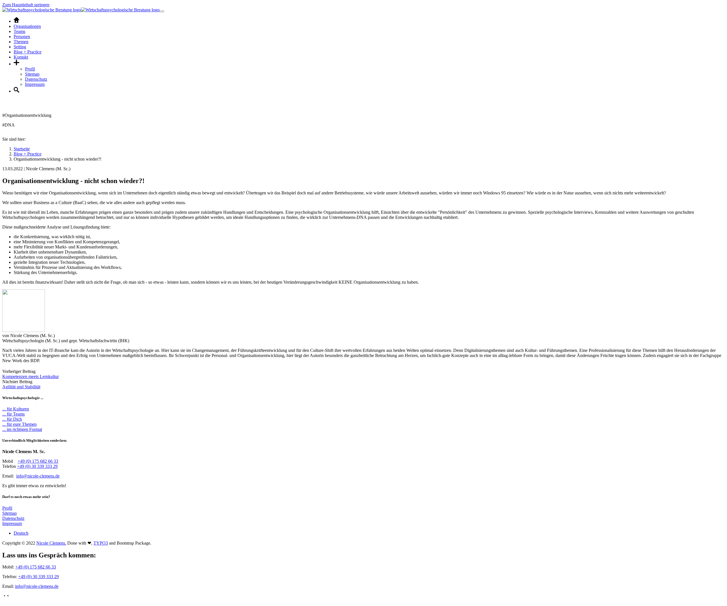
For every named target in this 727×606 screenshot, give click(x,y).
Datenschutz (13, 518)
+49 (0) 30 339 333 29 (37, 466)
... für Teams (13, 414)
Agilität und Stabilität (21, 386)
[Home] (16, 21)
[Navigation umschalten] (162, 11)
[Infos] (16, 63)
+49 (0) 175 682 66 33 (38, 461)
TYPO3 (100, 543)
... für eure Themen (19, 424)
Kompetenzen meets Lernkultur (30, 376)
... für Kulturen (15, 408)
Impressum (12, 523)
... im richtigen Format (22, 429)
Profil (7, 508)
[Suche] (16, 91)
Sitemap (9, 513)
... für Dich (12, 419)
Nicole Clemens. (51, 543)
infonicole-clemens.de (38, 476)
